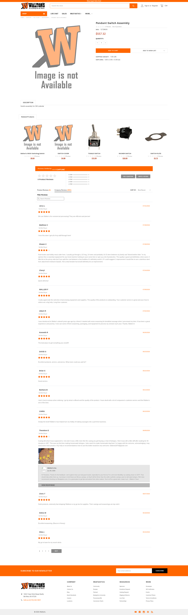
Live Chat (54, 14)
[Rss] (152, 612)
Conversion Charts (98, 601)
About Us (69, 586)
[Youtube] (135, 612)
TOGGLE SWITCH (94, 153)
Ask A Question (117, 26)
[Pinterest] (148, 612)
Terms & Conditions (151, 598)
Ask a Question (128, 176)
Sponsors (122, 586)
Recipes (95, 589)
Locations (69, 601)
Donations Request (125, 589)
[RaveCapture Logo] (58, 168)
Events (148, 592)
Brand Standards (71, 595)
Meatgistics (75, 14)
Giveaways (149, 586)
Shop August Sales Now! (94, 1)
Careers (69, 598)
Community (96, 586)
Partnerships (123, 601)
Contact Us (70, 589)
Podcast (95, 592)
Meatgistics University (99, 595)
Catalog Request (124, 592)
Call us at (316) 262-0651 (32, 600)
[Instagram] (144, 612)
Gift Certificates (150, 589)
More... (88, 14)
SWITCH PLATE (155, 153)
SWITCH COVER (63, 153)
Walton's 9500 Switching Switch (32, 153)
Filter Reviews (42, 195)
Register (155, 6)
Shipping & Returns (125, 595)
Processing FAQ (97, 598)
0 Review (108, 26)
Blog (68, 592)
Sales (64, 14)
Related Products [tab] (27, 117)
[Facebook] (139, 612)
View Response (48, 485)
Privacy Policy (149, 601)
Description (28, 102)
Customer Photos (150, 595)
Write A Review (143, 176)
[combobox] (93, 5)
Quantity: (100, 39)
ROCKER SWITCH (125, 153)
